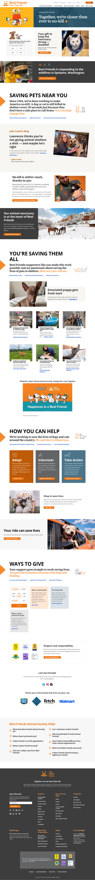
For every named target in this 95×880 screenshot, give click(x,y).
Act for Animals (42, 804)
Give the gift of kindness (55, 580)
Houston (75, 797)
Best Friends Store (43, 841)
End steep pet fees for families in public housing (22, 444)
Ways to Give (41, 811)
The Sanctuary (58, 6)
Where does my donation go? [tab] (25, 736)
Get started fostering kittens (61, 444)
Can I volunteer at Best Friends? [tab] (65, 729)
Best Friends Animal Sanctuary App (19, 833)
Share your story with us (52, 275)
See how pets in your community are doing (55, 118)
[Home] (15, 3)
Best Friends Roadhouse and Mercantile (42, 837)
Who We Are (56, 2)
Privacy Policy (52, 871)
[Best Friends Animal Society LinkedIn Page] (19, 810)
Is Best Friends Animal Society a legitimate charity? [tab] (65, 754)
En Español (79, 2)
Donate (89, 2)
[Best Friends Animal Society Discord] (19, 814)
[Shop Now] (48, 501)
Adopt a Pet (17, 478)
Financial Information (61, 846)
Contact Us (31, 871)
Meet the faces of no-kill (16, 275)
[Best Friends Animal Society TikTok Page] (13, 814)
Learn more (35, 605)
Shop (74, 2)
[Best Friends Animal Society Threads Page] (22, 810)
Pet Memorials (63, 2)
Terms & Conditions (62, 871)
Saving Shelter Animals (46, 6)
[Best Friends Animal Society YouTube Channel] (11, 814)
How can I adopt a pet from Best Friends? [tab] (26, 751)
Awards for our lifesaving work (38, 580)
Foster (57, 804)
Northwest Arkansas (79, 805)
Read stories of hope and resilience (34, 275)
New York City (77, 802)
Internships (59, 836)
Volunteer (58, 816)
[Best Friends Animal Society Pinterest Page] (16, 810)
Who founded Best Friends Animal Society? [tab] (66, 735)
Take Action (59, 813)
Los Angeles (76, 799)
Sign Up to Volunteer (46, 478)
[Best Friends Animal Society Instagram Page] (13, 810)
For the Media (59, 839)
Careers (58, 833)
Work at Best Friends (61, 818)
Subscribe (14, 806)
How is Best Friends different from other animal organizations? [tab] (66, 742)
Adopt (82, 6)
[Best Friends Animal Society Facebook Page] (11, 810)
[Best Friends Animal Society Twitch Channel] (16, 814)
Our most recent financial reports (18, 580)
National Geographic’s (79, 834)
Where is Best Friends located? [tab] (25, 746)
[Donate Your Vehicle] (47, 534)
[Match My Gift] (62, 43)
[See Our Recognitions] (47, 651)
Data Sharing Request (41, 871)
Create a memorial (57, 603)
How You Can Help (69, 6)
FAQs (57, 841)
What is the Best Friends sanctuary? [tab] (67, 748)
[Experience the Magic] (47, 223)
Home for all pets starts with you (18, 118)
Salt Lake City (77, 807)
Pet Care (40, 816)
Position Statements (61, 844)
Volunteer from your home (44, 444)
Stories (77, 6)
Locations (69, 2)
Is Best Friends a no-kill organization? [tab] (28, 741)
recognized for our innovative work (38, 860)
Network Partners (43, 844)
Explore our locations (35, 118)
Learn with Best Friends (60, 807)
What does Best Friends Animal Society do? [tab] (29, 730)
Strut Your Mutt (42, 846)
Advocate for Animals (72, 478)
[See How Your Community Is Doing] (48, 188)
